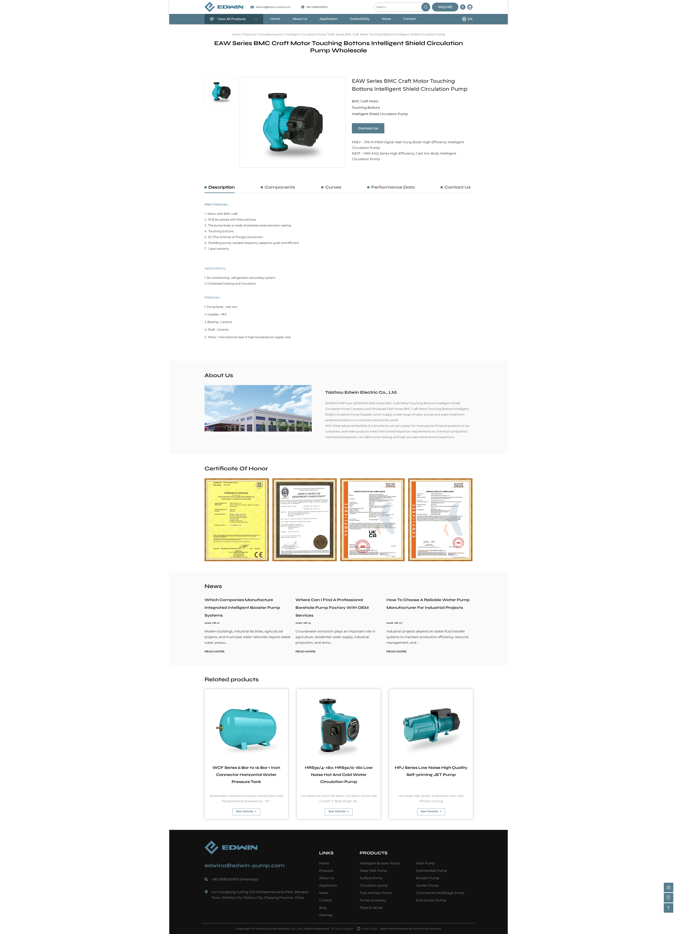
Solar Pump (425, 863)
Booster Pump (427, 878)
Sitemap (326, 915)
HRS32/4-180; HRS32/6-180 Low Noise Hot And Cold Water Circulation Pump (339, 774)
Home (275, 19)
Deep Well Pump (373, 871)
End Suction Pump (431, 900)
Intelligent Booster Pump (380, 863)
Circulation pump (270, 34)
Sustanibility (360, 19)
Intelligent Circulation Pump (305, 34)
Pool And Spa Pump (376, 893)
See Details (245, 811)
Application (328, 19)
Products (338, 57)
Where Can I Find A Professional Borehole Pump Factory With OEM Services (332, 608)
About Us (299, 19)
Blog (323, 908)
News (386, 19)
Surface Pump (371, 878)
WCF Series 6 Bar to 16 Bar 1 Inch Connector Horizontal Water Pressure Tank (246, 774)
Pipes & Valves (371, 908)
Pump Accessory (373, 900)
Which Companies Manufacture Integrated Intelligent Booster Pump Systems (242, 608)
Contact (409, 19)
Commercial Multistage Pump (440, 893)
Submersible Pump (431, 871)
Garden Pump (427, 885)
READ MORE (215, 651)
